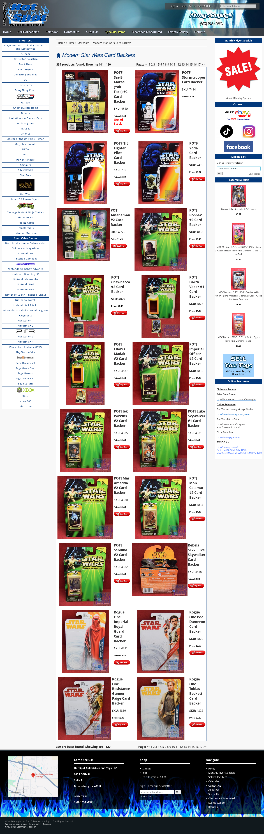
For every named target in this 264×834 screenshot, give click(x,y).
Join (184, 6)
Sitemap (47, 824)
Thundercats (25, 217)
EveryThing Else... (25, 90)
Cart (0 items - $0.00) (199, 6)
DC (25, 79)
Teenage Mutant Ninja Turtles (25, 212)
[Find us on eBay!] (238, 115)
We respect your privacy (16, 824)
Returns (199, 32)
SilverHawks (25, 170)
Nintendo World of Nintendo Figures (25, 310)
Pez (25, 154)
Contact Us (71, 32)
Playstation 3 (25, 336)
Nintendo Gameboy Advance (25, 268)
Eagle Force (25, 85)
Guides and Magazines (25, 248)
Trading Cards (25, 222)
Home (7, 32)
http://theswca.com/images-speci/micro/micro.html (231, 425)
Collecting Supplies (25, 74)
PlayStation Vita (25, 352)
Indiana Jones (25, 123)
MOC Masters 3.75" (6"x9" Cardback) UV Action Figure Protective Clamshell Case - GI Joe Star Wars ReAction (238, 295)
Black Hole (25, 64)
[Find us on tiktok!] (226, 131)
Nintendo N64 (25, 284)
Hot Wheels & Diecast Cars (25, 118)
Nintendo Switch (25, 300)
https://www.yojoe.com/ (228, 437)
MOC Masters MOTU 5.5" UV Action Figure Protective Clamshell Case (239, 339)
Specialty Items (115, 32)
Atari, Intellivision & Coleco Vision (25, 243)
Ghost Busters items (25, 107)
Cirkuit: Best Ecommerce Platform (20, 826)
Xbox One (26, 406)
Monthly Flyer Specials (221, 772)
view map (80, 795)
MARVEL (25, 133)
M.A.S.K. (26, 128)
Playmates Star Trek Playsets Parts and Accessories (25, 47)
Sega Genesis (26, 373)
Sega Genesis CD (25, 378)
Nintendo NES (25, 289)
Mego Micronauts (25, 144)
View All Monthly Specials (238, 98)
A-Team (25, 53)
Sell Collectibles (28, 32)
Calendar (51, 32)
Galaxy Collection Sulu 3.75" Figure (238, 209)
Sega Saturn (25, 383)
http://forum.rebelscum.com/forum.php (236, 399)
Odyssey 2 (25, 315)
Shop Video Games (25, 238)
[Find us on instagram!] (249, 131)
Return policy (35, 824)
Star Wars (25, 194)
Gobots (25, 113)
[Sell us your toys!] (211, 15)
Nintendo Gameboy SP (26, 274)
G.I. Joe (25, 102)
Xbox (25, 396)
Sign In (174, 6)
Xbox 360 (25, 401)
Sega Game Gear (26, 368)
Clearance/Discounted (147, 32)
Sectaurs (25, 164)
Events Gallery (178, 32)
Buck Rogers (25, 69)
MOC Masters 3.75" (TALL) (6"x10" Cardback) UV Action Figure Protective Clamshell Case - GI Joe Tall (238, 250)
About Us (92, 32)
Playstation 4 (25, 341)
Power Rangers (25, 159)
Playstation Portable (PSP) (25, 347)
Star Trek (25, 175)
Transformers (25, 228)
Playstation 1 (25, 320)
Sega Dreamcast (25, 363)
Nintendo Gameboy (25, 258)
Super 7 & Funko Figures (26, 199)
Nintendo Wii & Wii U (25, 305)
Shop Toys (25, 40)
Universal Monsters (26, 233)
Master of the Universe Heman (25, 138)
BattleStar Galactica (25, 59)
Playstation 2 (25, 325)
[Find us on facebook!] (238, 146)
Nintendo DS (25, 253)
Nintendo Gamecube (25, 279)
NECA (25, 149)
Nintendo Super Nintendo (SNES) (25, 294)
